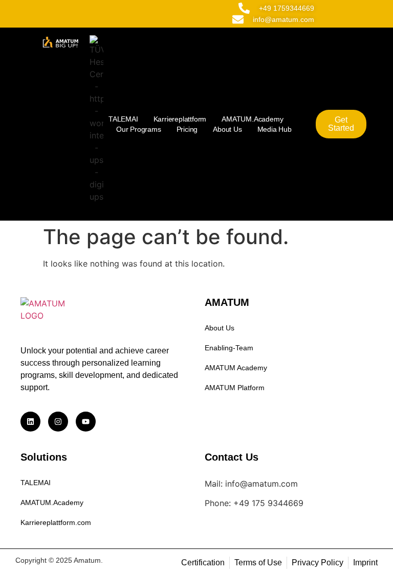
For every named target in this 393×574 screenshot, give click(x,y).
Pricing (187, 129)
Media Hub (274, 129)
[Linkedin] (30, 422)
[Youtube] (86, 422)
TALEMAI (123, 119)
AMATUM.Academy (252, 119)
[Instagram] (58, 422)
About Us (227, 129)
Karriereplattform (180, 119)
